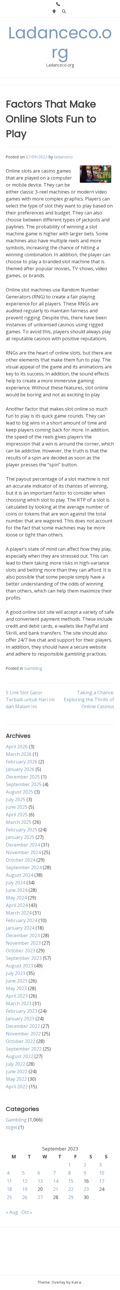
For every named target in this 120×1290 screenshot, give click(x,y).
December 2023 (23, 935)
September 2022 (24, 1049)
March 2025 (18, 822)
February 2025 (21, 829)
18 (9, 1189)
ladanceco (63, 157)
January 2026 (20, 769)
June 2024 (16, 890)
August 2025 (19, 792)
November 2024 (23, 852)
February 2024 (21, 920)
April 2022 (17, 1086)
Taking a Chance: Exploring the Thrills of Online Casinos (89, 699)
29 (70, 1197)
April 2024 (17, 905)
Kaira (76, 1282)
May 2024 (16, 897)
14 (55, 1181)
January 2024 (20, 928)
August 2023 (19, 965)
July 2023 (15, 973)
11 (9, 1181)
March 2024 (18, 913)
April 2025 (17, 814)
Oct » (27, 1212)
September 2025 (24, 784)
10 (101, 1173)
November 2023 (23, 943)
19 (24, 1189)
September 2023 (24, 958)
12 (24, 1181)
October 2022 (20, 1041)
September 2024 (24, 867)
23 (86, 1189)
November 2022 (23, 1033)
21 (55, 1189)
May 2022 (16, 1079)
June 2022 (16, 1071)
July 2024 (15, 882)
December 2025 (23, 777)
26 (24, 1197)
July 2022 (15, 1064)
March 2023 (18, 1003)
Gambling (33, 668)
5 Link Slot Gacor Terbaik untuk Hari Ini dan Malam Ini (30, 699)
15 (70, 1181)
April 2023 (17, 996)
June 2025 (16, 807)
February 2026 (21, 761)
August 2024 (19, 875)
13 (40, 1181)
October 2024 (20, 860)
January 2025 (20, 837)
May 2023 (16, 988)
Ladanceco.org (60, 42)
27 (40, 1197)
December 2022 (23, 1026)
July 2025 (15, 799)
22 (70, 1189)
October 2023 (20, 950)
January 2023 (20, 1018)
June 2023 (16, 981)
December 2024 (23, 845)
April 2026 (17, 746)
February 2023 (21, 1011)
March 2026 (18, 754)
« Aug (12, 1212)
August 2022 (19, 1056)
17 (101, 1181)
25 (9, 1197)
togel (11, 1127)
